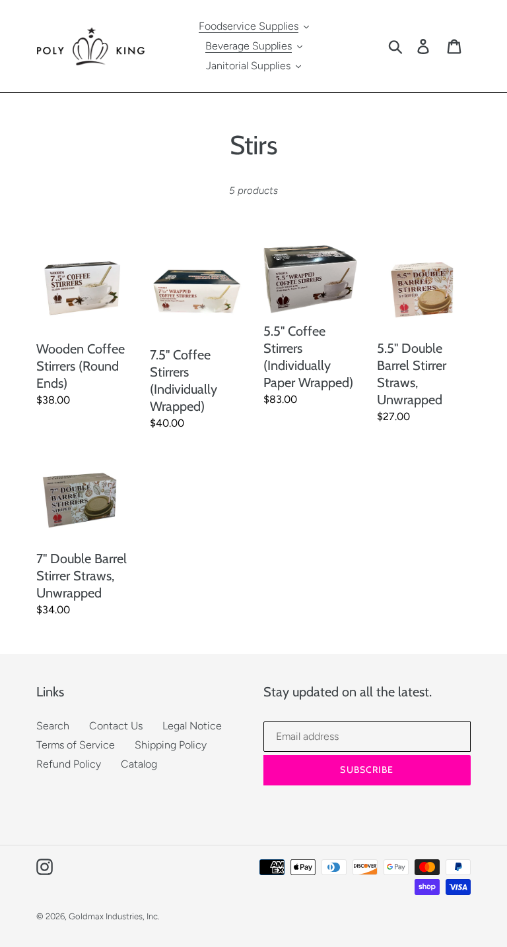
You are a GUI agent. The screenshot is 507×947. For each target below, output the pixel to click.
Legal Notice (192, 725)
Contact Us (116, 725)
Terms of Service (75, 745)
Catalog (139, 764)
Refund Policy (68, 764)
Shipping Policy (171, 745)
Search (52, 725)
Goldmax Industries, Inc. (114, 916)
